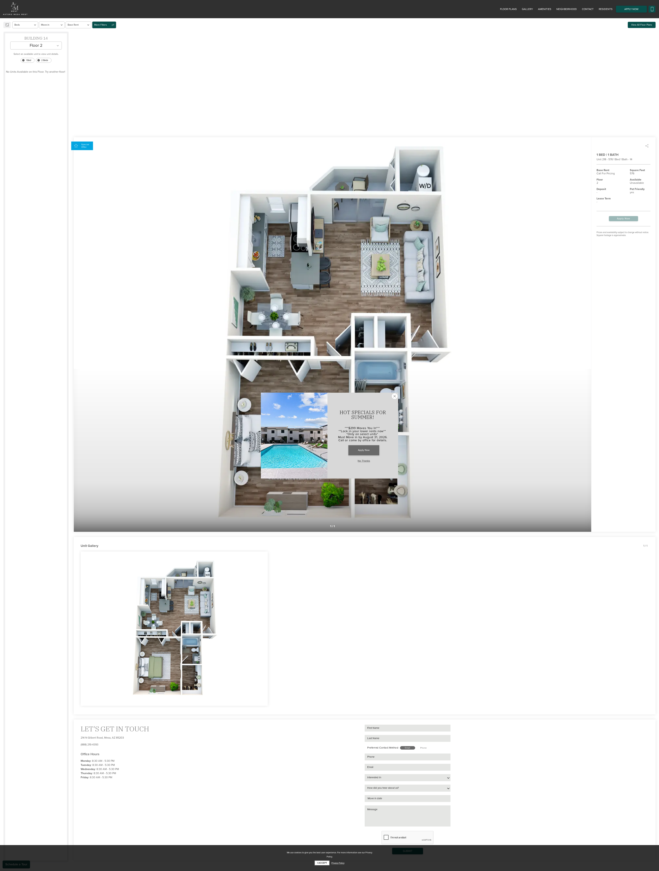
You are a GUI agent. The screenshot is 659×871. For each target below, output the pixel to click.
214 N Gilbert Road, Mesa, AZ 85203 (102, 737)
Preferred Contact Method (382, 747)
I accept (322, 863)
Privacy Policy (337, 863)
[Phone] (652, 9)
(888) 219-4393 (89, 744)
